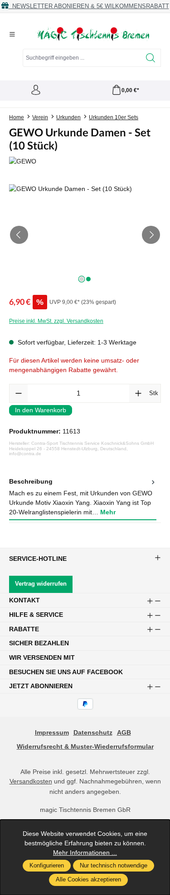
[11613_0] (85, 235)
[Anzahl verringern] (19, 393)
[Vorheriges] (19, 235)
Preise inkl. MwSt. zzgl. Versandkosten (56, 321)
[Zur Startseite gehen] (92, 34)
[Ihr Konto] (36, 90)
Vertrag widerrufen (41, 584)
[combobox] (82, 58)
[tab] (82, 497)
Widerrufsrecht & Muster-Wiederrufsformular (85, 746)
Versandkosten (31, 781)
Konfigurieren (46, 865)
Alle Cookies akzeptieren (88, 879)
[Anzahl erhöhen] (138, 393)
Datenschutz (92, 732)
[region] (85, 235)
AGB (124, 732)
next (81, 279)
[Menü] (12, 34)
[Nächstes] (151, 235)
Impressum (52, 732)
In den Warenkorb (40, 410)
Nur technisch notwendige (113, 865)
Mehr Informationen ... (85, 852)
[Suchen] (151, 58)
